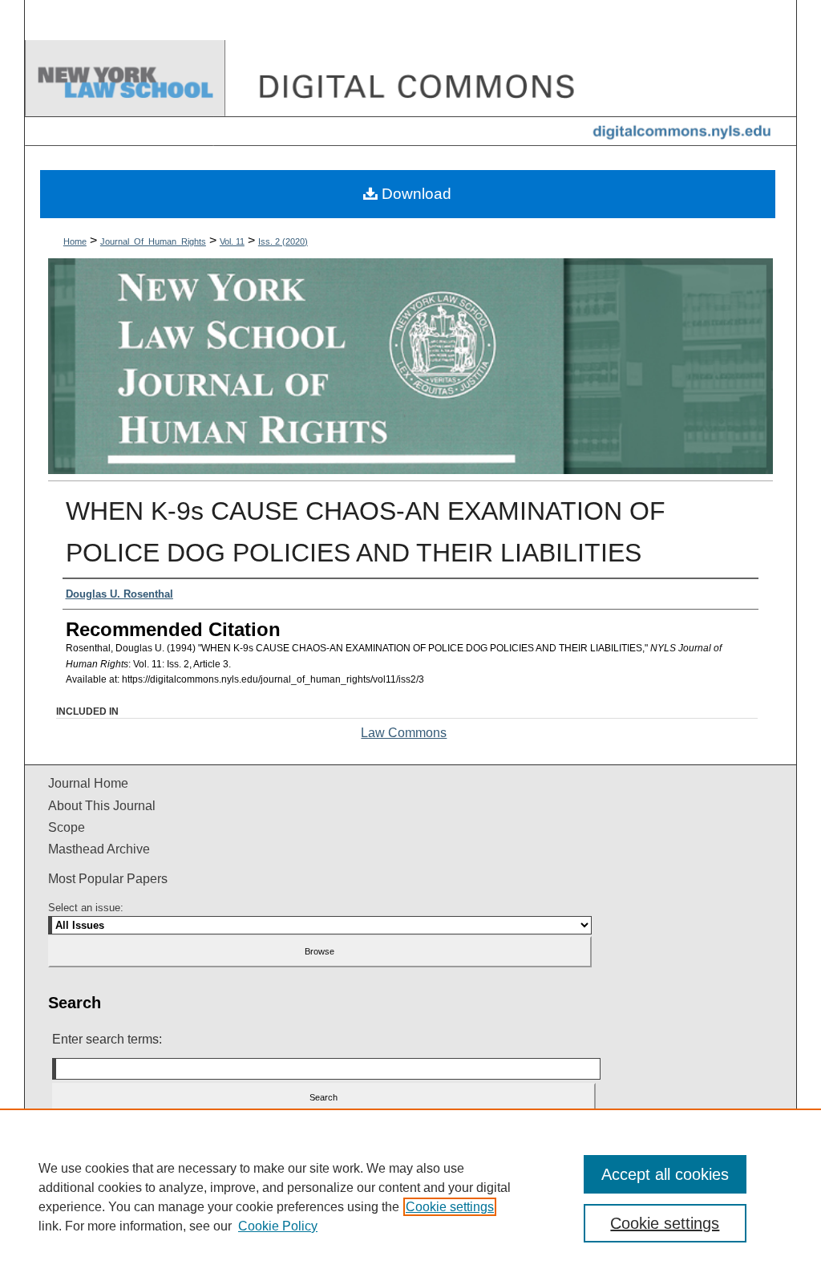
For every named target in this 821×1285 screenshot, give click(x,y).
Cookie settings (450, 1207)
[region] (410, 1197)
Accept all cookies (665, 1174)
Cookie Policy (277, 1226)
